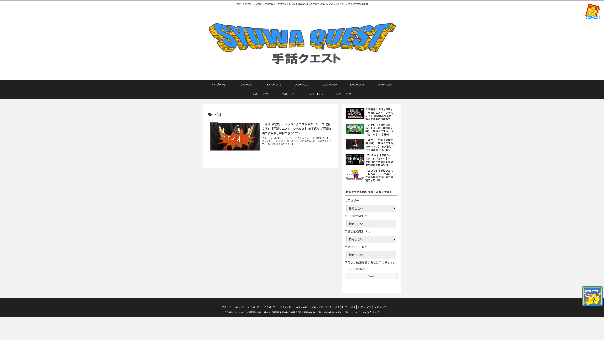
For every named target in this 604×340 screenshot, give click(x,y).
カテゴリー (352, 200)
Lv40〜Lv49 (301, 307)
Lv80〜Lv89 (364, 307)
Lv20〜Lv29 (269, 307)
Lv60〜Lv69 (332, 307)
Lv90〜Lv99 (380, 307)
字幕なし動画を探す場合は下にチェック (370, 262)
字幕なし (361, 269)
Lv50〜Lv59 (316, 307)
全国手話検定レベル (357, 216)
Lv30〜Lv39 (285, 307)
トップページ (224, 307)
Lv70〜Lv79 (348, 307)
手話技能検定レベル (357, 231)
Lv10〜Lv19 (253, 307)
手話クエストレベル (357, 247)
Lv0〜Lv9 (239, 307)
